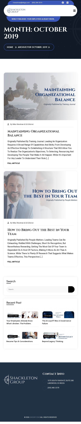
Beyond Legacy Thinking (52, 341)
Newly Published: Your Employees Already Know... (33, 19)
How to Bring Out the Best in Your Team (38, 232)
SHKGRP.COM (34, 417)
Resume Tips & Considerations (19, 341)
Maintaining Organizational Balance (33, 133)
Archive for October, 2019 (32, 47)
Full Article (13, 163)
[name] (63, 2)
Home (10, 47)
